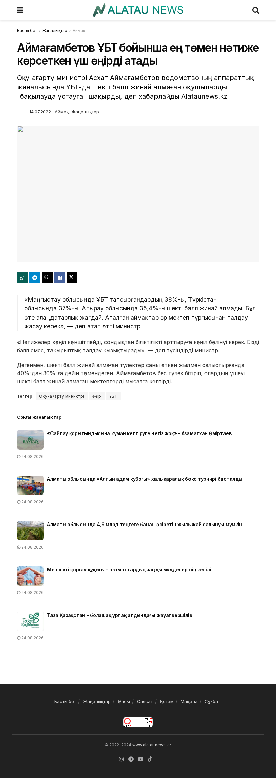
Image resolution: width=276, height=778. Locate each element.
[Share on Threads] (47, 277)
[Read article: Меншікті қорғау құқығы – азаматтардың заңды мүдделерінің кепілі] (30, 576)
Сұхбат (212, 701)
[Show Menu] (20, 10)
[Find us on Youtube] (140, 759)
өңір (96, 396)
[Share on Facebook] (59, 277)
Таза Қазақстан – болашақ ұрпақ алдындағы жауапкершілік (119, 615)
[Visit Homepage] (137, 10)
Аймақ (79, 30)
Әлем (124, 701)
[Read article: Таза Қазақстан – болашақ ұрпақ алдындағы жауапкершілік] (30, 621)
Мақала (189, 701)
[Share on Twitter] (72, 277)
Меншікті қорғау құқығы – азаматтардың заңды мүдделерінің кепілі (129, 569)
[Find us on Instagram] (121, 759)
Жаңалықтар (54, 30)
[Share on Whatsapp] (22, 277)
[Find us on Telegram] (131, 759)
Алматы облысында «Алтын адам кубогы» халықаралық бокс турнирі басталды (144, 479)
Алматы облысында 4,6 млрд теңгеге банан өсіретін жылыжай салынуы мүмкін (144, 524)
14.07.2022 (40, 111)
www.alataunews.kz (151, 744)
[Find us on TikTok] (150, 759)
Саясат (145, 701)
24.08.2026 (32, 456)
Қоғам (167, 701)
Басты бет (27, 30)
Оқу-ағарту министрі (61, 396)
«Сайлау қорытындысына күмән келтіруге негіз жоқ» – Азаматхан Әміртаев (139, 433)
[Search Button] (255, 10)
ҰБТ (113, 396)
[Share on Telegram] (34, 277)
